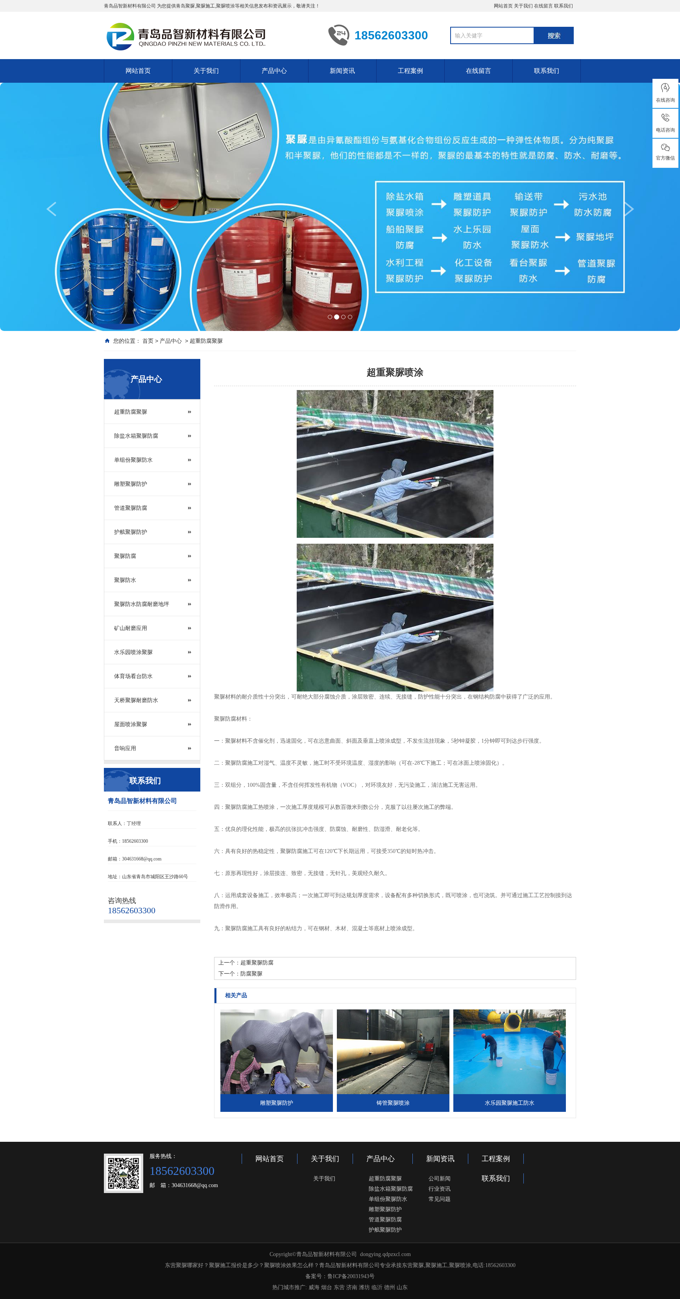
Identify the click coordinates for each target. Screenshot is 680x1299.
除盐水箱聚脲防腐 (136, 436)
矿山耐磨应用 (130, 628)
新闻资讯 (342, 70)
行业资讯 (440, 1189)
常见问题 (440, 1199)
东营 (339, 1287)
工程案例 (410, 70)
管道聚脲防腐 (130, 508)
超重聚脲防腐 (256, 963)
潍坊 (364, 1287)
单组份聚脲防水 (133, 460)
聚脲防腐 (125, 556)
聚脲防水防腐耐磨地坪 (141, 604)
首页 (147, 341)
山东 (402, 1287)
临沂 (376, 1287)
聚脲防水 (125, 580)
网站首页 (503, 6)
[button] (51, 263)
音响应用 (125, 748)
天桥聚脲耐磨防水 (136, 700)
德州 (389, 1287)
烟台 (326, 1287)
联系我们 (563, 6)
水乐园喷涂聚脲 (133, 652)
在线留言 (543, 6)
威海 (314, 1287)
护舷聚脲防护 (130, 532)
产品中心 (274, 70)
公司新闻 (440, 1178)
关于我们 (523, 6)
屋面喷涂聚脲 (130, 724)
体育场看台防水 (133, 676)
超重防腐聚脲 (206, 341)
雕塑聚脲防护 (130, 484)
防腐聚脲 (251, 974)
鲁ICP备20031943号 (351, 1276)
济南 (351, 1287)
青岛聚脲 (185, 6)
